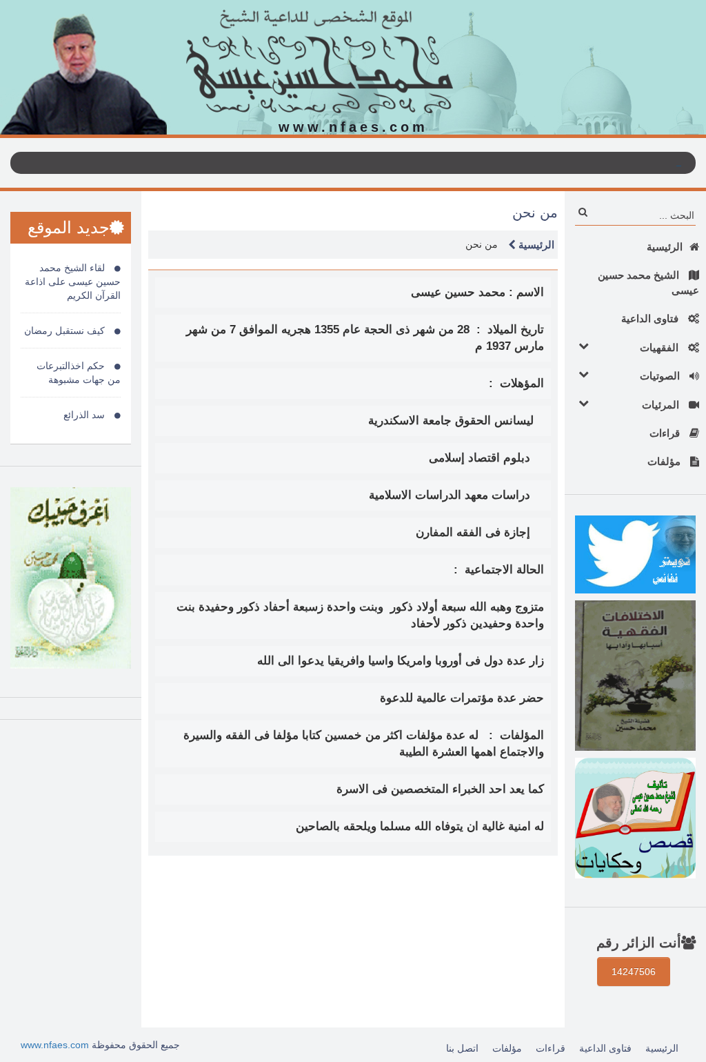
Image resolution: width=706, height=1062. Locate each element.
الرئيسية (665, 247)
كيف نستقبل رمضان (66, 330)
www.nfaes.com (55, 1044)
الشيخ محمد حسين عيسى (648, 282)
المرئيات (662, 405)
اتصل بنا (462, 1048)
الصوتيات (661, 376)
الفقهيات (660, 347)
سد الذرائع (85, 414)
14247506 (634, 971)
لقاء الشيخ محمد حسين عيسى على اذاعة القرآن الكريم (73, 281)
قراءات (666, 433)
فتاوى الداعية (651, 318)
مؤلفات (665, 461)
